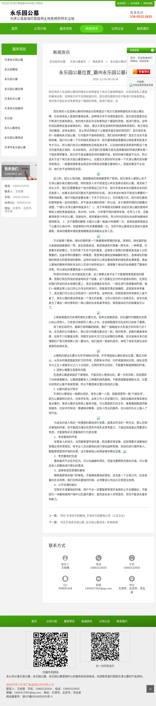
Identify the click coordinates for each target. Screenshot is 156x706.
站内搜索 (134, 3)
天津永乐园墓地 (13, 108)
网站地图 (148, 3)
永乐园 (8, 118)
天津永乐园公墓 (13, 59)
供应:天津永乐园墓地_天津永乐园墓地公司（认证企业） (93, 515)
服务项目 (66, 28)
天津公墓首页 (78, 61)
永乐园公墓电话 (13, 137)
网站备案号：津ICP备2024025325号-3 (29, 696)
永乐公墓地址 (12, 127)
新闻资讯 (92, 28)
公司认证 (117, 28)
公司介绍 (40, 28)
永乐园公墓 (11, 79)
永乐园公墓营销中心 (79, 159)
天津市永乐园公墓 (15, 147)
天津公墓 (131, 159)
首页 (14, 28)
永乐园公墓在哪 (13, 88)
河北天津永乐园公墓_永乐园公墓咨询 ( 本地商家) (89, 522)
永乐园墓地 (11, 69)
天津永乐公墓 (12, 98)
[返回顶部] (150, 689)
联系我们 (121, 3)
